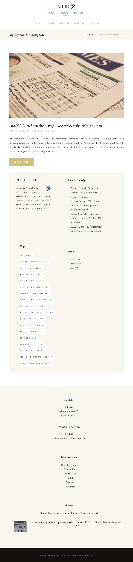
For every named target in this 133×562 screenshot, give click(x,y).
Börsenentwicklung (30, 281)
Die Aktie (24, 300)
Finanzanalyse (28, 306)
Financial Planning (41, 300)
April (75, 263)
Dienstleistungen (58, 23)
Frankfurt (26, 325)
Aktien (44, 262)
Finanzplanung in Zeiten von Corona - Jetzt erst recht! (69, 513)
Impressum (70, 473)
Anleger (38, 268)
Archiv (13, 131)
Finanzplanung (45, 312)
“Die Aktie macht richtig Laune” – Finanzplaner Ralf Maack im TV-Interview (87, 218)
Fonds (23, 319)
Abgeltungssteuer (29, 262)
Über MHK (37, 23)
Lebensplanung (28, 338)
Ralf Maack (26, 351)
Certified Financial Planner (34, 287)
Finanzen (43, 306)
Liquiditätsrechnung (31, 344)
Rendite (38, 351)
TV (52, 357)
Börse (41, 274)
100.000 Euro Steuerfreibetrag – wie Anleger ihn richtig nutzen (55, 126)
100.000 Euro (26, 255)
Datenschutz (70, 469)
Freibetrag (39, 325)
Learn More (21, 162)
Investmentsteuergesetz (33, 332)
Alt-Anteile (25, 268)
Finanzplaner (27, 312)
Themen (70, 482)
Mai (75, 259)
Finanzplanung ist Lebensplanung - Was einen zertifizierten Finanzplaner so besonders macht (77, 524)
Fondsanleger (36, 319)
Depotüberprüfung (40, 293)
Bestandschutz (28, 274)
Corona (24, 293)
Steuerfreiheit (41, 357)
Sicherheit (25, 357)
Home (90, 34)
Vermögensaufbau (30, 363)
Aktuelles (79, 23)
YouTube (46, 363)
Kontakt (96, 23)
